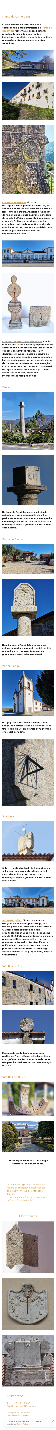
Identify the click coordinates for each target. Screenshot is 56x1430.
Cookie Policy (22, 1424)
